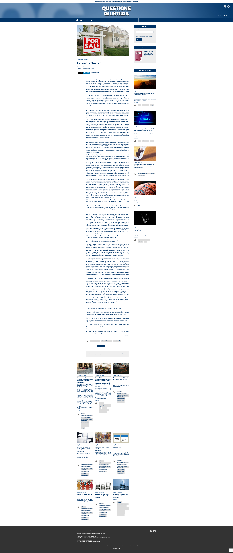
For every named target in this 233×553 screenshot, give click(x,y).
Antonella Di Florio (81, 382)
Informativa (135, 1)
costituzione (119, 391)
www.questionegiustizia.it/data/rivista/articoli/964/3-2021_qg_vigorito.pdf (106, 314)
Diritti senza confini (144, 20)
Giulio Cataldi (81, 66)
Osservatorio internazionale (109, 20)
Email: (137, 29)
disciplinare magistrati (141, 175)
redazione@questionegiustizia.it (94, 541)
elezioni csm (104, 407)
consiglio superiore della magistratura (103, 406)
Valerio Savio (98, 386)
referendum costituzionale (85, 417)
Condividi (87, 72)
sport (139, 205)
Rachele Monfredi (137, 168)
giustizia (139, 105)
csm (100, 407)
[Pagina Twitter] (228, 6)
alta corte (82, 413)
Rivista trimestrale (145, 48)
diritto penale (140, 239)
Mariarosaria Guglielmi (118, 380)
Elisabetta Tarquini (81, 451)
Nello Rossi (136, 96)
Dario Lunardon (116, 497)
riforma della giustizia (106, 340)
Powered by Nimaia (116, 548)
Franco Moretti (98, 450)
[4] (113, 159)
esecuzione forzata (95, 340)
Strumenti (119, 20)
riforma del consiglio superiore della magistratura (86, 420)
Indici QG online (158, 20)
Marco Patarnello (99, 498)
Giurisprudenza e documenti (130, 20)
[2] (111, 102)
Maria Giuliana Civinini (138, 131)
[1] (89, 92)
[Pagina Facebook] (225, 6)
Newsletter (144, 26)
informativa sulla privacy (146, 36)
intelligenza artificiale (145, 105)
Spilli (151, 20)
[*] (86, 328)
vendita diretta (117, 340)
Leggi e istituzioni (83, 20)
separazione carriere (84, 426)
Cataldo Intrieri (116, 448)
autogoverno (101, 403)
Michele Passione (81, 496)
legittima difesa (140, 241)
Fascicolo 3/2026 (148, 51)
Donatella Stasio (137, 200)
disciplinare (152, 173)
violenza (145, 241)
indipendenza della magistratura (86, 415)
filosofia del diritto (146, 239)
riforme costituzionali (85, 424)
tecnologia (151, 105)
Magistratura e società (95, 20)
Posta (81, 72)
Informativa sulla (81, 543)
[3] (98, 152)
